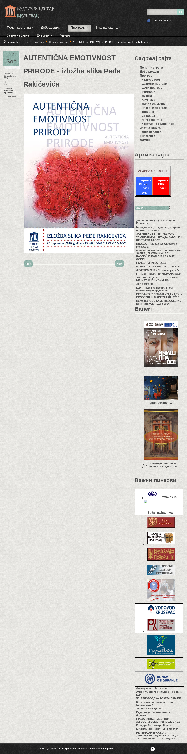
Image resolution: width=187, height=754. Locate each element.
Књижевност (151, 79)
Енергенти (44, 35)
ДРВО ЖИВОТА (161, 403)
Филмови (148, 91)
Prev (28, 263)
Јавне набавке (18, 35)
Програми (79, 27)
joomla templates (105, 748)
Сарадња (148, 115)
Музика (147, 95)
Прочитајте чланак (159, 463)
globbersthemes (86, 748)
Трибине (148, 111)
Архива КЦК (145, 182)
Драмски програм (154, 83)
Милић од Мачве (153, 103)
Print (9, 97)
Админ (65, 35)
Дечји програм (152, 87)
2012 (163, 188)
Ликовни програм (58, 42)
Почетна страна (20, 27)
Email (13, 97)
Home (25, 42)
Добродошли (52, 27)
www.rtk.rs (169, 497)
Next (119, 263)
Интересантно (152, 119)
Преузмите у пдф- (158, 466)
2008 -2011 (145, 190)
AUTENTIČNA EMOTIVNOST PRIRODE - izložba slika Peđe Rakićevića (71, 71)
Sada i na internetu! (161, 512)
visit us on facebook (161, 20)
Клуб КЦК (148, 99)
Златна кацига (108, 27)
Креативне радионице (158, 123)
